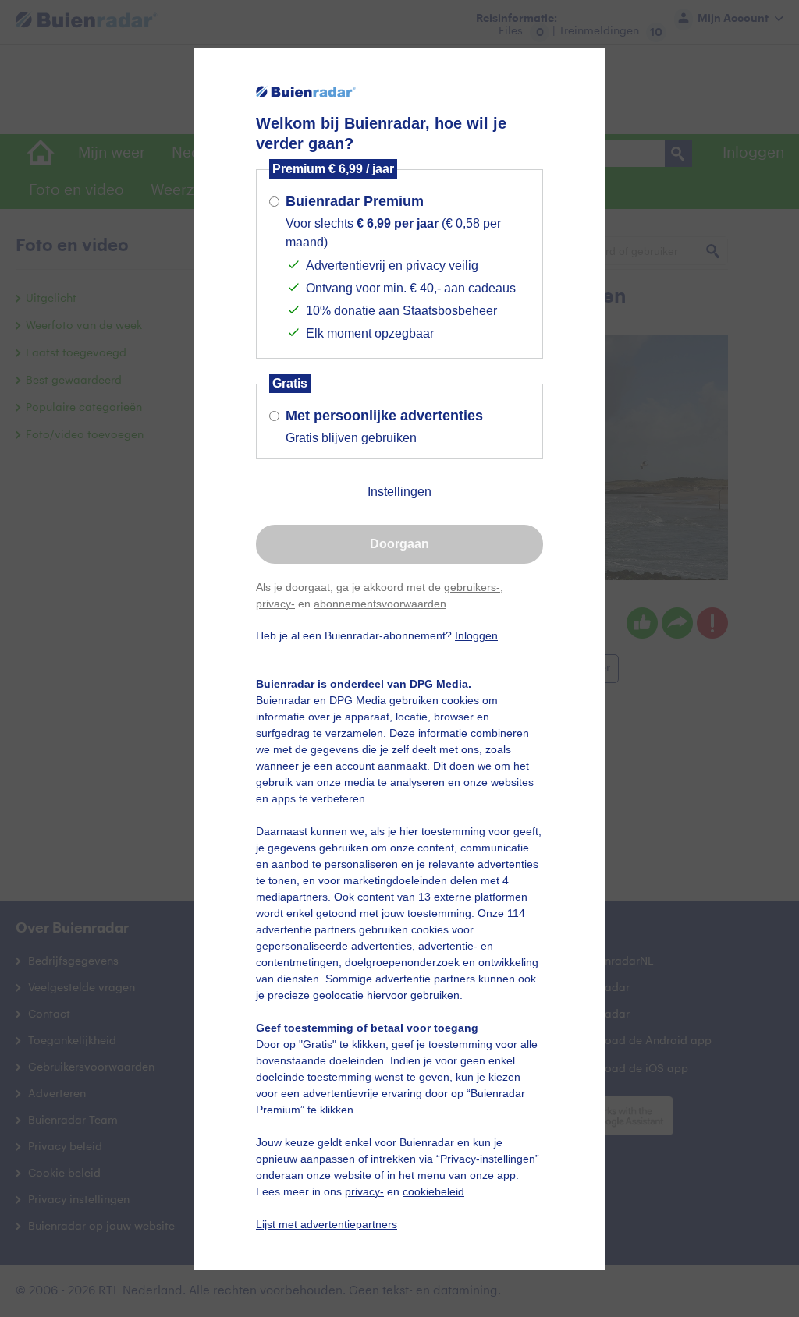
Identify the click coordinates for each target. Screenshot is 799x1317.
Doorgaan (399, 544)
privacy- (275, 603)
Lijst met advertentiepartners (326, 1224)
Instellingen (399, 491)
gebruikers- (472, 587)
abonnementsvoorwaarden (380, 603)
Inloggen (476, 635)
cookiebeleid (433, 1191)
